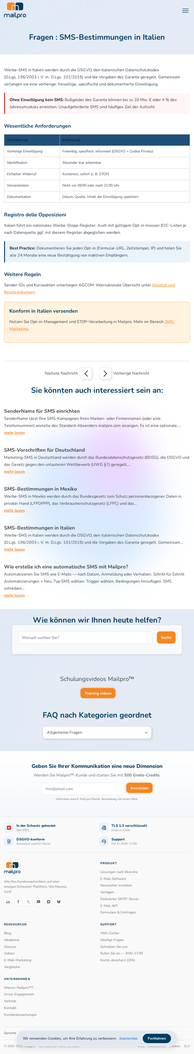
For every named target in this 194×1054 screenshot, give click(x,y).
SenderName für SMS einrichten (42, 411)
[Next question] (105, 373)
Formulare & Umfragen (118, 912)
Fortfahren (157, 1038)
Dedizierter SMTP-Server (119, 899)
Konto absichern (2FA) (117, 960)
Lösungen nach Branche (119, 871)
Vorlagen (107, 892)
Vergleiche (12, 967)
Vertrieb (10, 1001)
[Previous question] (86, 373)
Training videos (98, 693)
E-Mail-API (109, 905)
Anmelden (139, 788)
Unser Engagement (19, 994)
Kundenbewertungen (20, 1014)
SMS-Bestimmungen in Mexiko (40, 489)
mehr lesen (14, 433)
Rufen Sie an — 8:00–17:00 (121, 953)
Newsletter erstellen (116, 885)
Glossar (10, 946)
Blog (7, 933)
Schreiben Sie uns (114, 946)
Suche (166, 637)
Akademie (11, 939)
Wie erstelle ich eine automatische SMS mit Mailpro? (66, 566)
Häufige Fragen (112, 939)
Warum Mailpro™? (18, 987)
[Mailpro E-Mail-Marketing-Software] (15, 11)
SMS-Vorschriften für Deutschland (44, 450)
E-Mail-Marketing (17, 960)
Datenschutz (128, 1038)
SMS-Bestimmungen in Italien (39, 527)
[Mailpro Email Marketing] (12, 868)
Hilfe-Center (109, 933)
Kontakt (10, 1007)
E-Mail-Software (113, 878)
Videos (9, 953)
